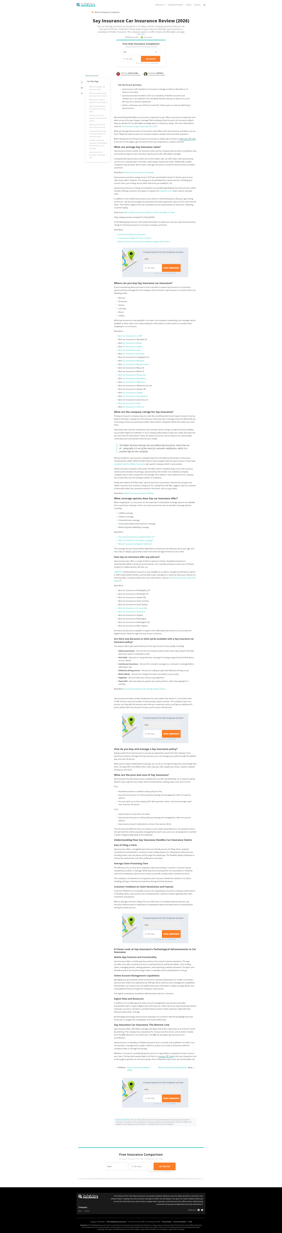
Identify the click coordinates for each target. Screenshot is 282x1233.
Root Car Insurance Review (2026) (138, 1068)
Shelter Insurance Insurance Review (138, 493)
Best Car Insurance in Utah (129, 403)
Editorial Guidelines (123, 1120)
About (189, 5)
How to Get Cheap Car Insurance (132, 234)
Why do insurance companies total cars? (135, 544)
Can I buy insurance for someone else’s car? (136, 537)
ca (115, 572)
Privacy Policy (166, 1222)
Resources (160, 5)
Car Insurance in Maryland (133, 360)
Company (82, 1207)
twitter (202, 1210)
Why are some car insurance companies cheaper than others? (144, 241)
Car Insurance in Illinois (132, 343)
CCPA (190, 1222)
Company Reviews (175, 5)
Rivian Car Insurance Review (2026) (172, 1067)
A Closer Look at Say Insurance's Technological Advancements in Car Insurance (98, 144)
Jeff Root (160, 73)
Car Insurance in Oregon (132, 392)
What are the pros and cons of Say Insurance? (97, 126)
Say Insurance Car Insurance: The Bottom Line (97, 154)
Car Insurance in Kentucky (133, 353)
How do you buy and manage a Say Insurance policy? (98, 118)
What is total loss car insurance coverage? (135, 540)
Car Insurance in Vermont (133, 407)
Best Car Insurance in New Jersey (132, 375)
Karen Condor (133, 73)
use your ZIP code (165, 1056)
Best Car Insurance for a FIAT (130, 336)
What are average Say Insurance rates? (97, 88)
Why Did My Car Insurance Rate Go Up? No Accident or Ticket (149, 212)
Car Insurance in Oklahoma (133, 382)
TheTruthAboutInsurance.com (116, 1222)
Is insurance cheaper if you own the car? (139, 126)
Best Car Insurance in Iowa (129, 350)
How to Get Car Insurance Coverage (139, 172)
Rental (119, 572)
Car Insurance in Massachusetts (135, 364)
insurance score (166, 191)
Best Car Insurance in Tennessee (131, 611)
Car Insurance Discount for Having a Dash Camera (145, 689)
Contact (197, 5)
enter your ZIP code (187, 139)
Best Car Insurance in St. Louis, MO (132, 608)
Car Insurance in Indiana (132, 346)
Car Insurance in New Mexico (134, 378)
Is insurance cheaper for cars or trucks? (134, 238)
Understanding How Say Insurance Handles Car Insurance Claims (97, 133)
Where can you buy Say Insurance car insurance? (98, 94)
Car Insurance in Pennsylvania (134, 396)
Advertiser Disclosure (92, 75)
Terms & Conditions (179, 1222)
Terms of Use (154, 63)
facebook (198, 1210)
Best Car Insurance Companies (107, 12)
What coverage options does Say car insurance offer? (97, 108)
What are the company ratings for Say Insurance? (98, 101)
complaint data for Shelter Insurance (129, 464)
